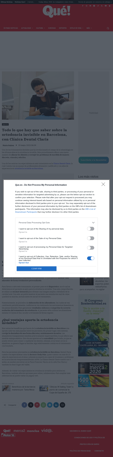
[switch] (90, 229)
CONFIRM (37, 269)
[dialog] (56, 228)
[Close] (104, 185)
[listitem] (56, 222)
